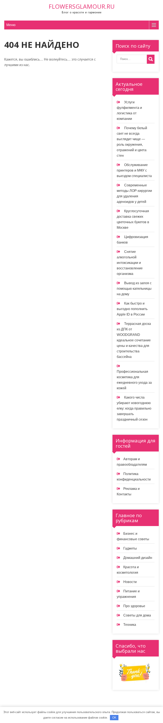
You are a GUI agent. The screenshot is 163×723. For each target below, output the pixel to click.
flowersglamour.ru (82, 6)
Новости (130, 582)
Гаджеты (130, 548)
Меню (10, 25)
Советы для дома (137, 615)
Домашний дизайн (137, 558)
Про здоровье (134, 606)
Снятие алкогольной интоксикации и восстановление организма (130, 263)
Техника (129, 624)
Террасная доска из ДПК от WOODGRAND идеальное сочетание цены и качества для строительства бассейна (134, 340)
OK (114, 717)
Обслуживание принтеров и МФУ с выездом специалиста (134, 170)
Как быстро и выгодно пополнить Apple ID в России (132, 309)
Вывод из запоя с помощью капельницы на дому (134, 288)
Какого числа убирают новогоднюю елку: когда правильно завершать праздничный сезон (134, 408)
